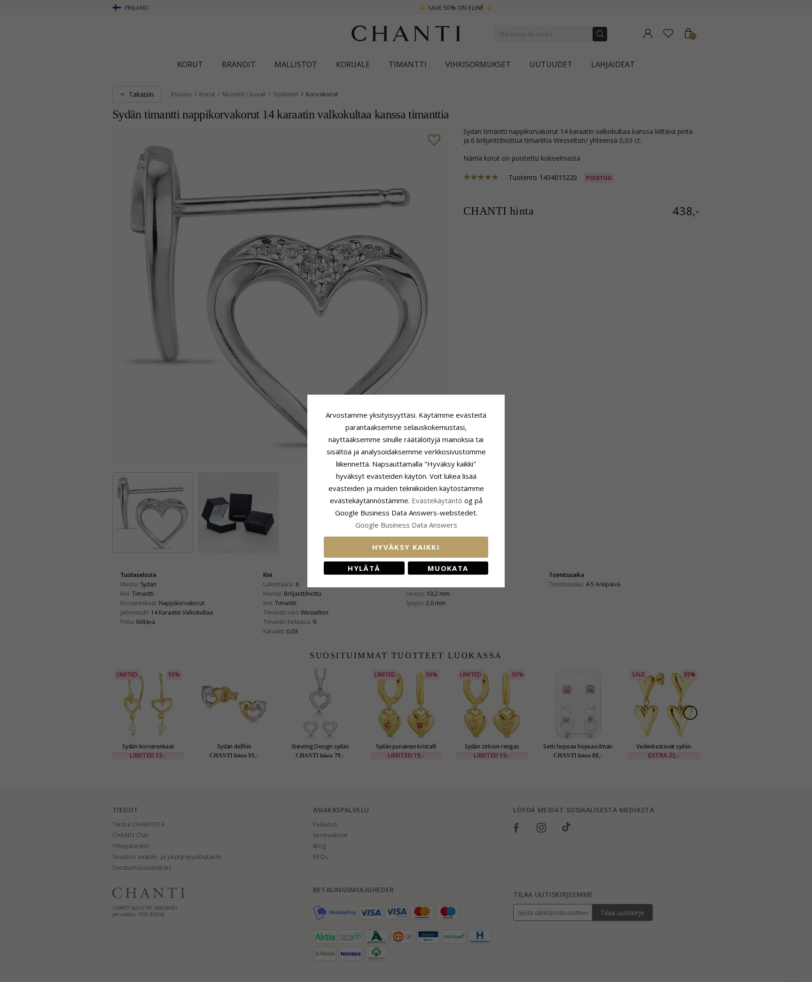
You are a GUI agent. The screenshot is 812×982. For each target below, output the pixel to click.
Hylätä (364, 568)
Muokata (448, 568)
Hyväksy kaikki (406, 547)
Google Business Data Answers (406, 525)
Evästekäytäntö (437, 500)
